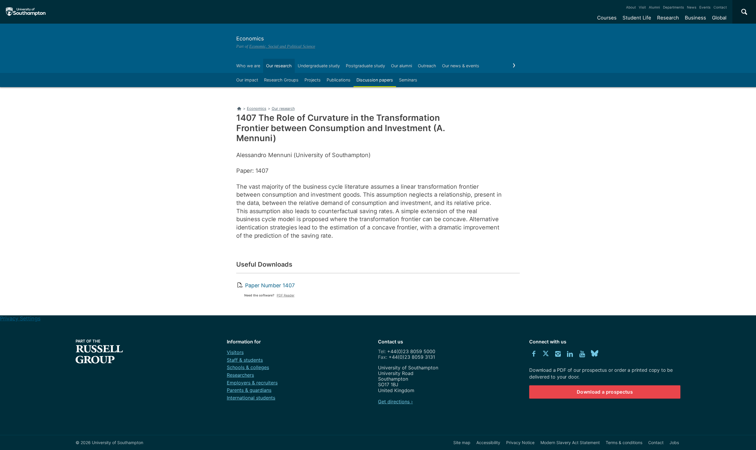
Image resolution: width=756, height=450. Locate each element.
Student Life (637, 18)
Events (705, 7)
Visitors (235, 352)
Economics (250, 38)
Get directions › (395, 402)
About (631, 7)
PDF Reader (285, 295)
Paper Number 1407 (270, 285)
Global (719, 18)
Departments (673, 7)
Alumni (654, 7)
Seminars (408, 79)
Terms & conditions (624, 442)
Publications (339, 79)
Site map (461, 442)
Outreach (427, 65)
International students (251, 398)
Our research (279, 65)
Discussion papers (374, 79)
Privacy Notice (520, 442)
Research (668, 18)
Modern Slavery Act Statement (570, 442)
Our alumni (401, 65)
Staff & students (245, 360)
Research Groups (281, 79)
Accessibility (488, 442)
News (691, 7)
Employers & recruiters (252, 383)
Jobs (674, 442)
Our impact (247, 79)
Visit (642, 7)
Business (695, 18)
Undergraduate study (319, 65)
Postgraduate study (365, 65)
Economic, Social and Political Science (282, 46)
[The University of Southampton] (26, 12)
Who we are (248, 65)
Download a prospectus (605, 392)
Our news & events (460, 65)
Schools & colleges (248, 367)
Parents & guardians (249, 390)
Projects (312, 79)
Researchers (240, 375)
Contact (720, 7)
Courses (607, 18)
